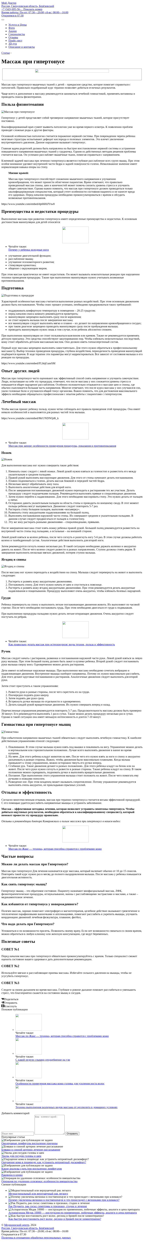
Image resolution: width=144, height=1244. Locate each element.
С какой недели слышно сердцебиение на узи (42, 1059)
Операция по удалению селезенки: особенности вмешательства (39, 1181)
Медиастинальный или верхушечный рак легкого (38, 1193)
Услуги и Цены (17, 24)
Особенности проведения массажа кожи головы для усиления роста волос (59, 1083)
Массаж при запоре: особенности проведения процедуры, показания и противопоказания (62, 445)
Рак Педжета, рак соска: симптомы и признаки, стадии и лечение (47, 1206)
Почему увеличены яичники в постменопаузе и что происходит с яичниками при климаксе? (63, 1199)
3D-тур (12, 43)
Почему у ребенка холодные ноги (28, 249)
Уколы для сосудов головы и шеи (21, 1155)
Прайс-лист (15, 40)
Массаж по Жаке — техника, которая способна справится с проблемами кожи (55, 848)
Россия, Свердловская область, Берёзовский (27, 6)
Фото (11, 27)
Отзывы (13, 37)
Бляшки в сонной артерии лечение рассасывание (30, 1149)
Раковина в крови (12, 1174)
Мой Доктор (8, 2)
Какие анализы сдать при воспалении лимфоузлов (31, 1168)
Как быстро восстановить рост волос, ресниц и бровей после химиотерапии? (54, 1218)
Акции (12, 31)
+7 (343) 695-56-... (21, 9)
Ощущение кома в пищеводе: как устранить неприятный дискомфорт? (43, 1162)
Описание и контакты (21, 46)
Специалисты (16, 34)
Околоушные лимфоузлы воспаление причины (29, 1143)
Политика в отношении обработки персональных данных (36, 1237)
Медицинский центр (16, 1224)
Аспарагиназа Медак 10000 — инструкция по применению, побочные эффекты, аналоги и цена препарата (72, 1212)
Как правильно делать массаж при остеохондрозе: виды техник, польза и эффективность (61, 644)
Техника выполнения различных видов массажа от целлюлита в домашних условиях (66, 1107)
